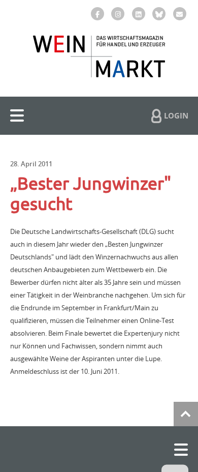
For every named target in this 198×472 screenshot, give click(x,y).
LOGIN (176, 115)
